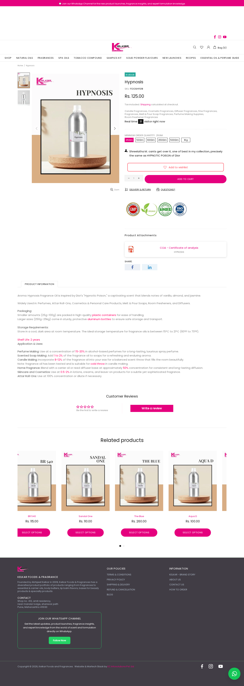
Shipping (145, 104)
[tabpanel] (41, 497)
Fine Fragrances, (207, 111)
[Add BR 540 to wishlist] (182, 454)
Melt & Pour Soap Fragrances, (156, 114)
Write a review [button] (152, 408)
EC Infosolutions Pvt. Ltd (121, 666)
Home (20, 65)
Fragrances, (132, 114)
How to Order (178, 589)
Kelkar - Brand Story (182, 574)
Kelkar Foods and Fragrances (122, 47)
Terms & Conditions (119, 574)
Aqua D (42, 516)
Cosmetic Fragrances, (161, 111)
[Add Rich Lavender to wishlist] (128, 454)
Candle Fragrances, (136, 111)
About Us (175, 579)
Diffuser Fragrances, (186, 111)
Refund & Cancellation (121, 589)
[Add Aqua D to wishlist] (21, 454)
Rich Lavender (149, 516)
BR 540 (202, 516)
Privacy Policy (116, 579)
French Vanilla (95, 516)
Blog (110, 594)
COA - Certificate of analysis (179, 248)
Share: (129, 261)
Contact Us (176, 584)
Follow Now (59, 640)
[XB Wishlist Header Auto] (201, 47)
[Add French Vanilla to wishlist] (75, 454)
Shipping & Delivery (118, 584)
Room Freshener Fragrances (141, 117)
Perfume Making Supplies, (189, 114)
